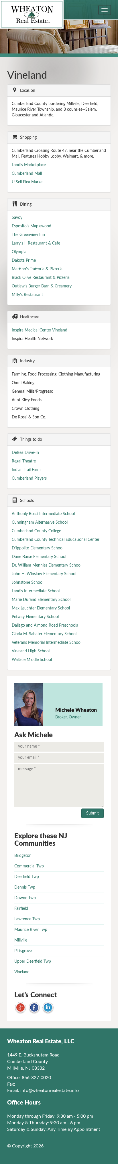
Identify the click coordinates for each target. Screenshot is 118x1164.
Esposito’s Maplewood (31, 226)
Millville (20, 940)
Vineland (22, 972)
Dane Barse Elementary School (39, 557)
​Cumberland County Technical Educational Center (55, 540)
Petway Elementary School (35, 617)
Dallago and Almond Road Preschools (45, 625)
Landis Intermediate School (36, 591)
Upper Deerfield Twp (32, 962)
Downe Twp (25, 898)
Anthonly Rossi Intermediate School (43, 514)
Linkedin (48, 1008)
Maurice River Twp (30, 930)
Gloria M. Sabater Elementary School (44, 634)
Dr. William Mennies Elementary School (46, 565)
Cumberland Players (29, 478)
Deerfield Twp (26, 877)
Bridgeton (23, 856)
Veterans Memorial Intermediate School (46, 643)
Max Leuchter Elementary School (41, 608)
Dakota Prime (24, 261)
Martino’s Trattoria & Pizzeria (37, 269)
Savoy (17, 218)
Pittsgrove (23, 951)
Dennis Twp (24, 887)
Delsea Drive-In (25, 453)
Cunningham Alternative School (40, 523)
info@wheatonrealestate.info (49, 1090)
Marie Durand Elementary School (41, 600)
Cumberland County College (36, 531)
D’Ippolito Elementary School (37, 548)
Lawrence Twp (27, 919)
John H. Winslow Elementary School (44, 574)
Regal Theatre (24, 461)
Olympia (19, 252)
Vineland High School (31, 651)
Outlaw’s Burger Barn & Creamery (42, 286)
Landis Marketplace (29, 165)
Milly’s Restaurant (28, 295)
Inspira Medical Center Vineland (39, 330)
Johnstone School (27, 583)
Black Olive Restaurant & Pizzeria (41, 278)
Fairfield (21, 909)
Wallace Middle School (32, 660)
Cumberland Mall (27, 174)
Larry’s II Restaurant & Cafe (36, 243)
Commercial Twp (29, 866)
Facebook (34, 1008)
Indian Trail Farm (26, 470)
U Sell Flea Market (28, 182)
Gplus (20, 1008)
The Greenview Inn (28, 235)
